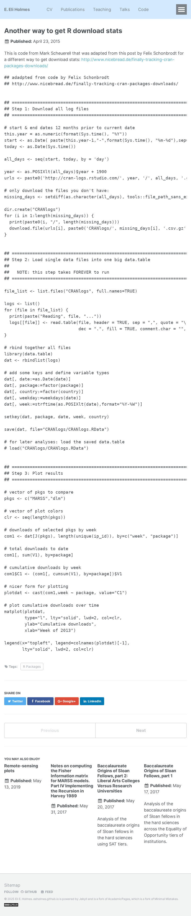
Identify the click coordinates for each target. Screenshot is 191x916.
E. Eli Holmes (17, 9)
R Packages (32, 666)
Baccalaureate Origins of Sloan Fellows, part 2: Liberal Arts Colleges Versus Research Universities (118, 778)
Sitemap (12, 885)
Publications (73, 9)
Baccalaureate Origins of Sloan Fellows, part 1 (160, 770)
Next (141, 730)
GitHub (30, 892)
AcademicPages (119, 899)
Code (143, 9)
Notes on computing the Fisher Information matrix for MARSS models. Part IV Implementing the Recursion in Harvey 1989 (72, 780)
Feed (48, 892)
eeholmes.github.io (46, 899)
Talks (124, 9)
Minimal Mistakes (166, 899)
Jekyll (83, 899)
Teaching (102, 9)
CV (49, 9)
